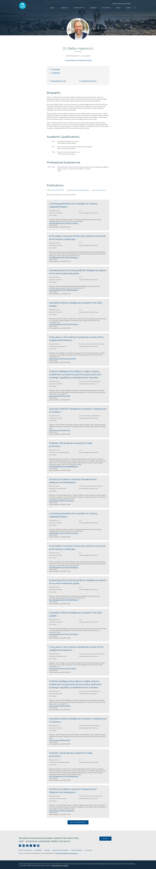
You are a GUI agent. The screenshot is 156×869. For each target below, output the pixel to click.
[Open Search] (135, 8)
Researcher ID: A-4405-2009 (98, 190)
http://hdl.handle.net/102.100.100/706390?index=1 (63, 290)
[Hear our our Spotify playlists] (31, 845)
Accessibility (37, 850)
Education (106, 8)
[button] (55, 69)
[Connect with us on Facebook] (20, 845)
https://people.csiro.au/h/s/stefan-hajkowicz (79, 60)
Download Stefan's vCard (58, 81)
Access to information (25, 850)
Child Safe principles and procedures (67, 853)
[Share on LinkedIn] (105, 28)
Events (128, 8)
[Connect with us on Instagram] (23, 845)
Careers (93, 8)
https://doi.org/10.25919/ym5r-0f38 (59, 396)
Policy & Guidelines (76, 850)
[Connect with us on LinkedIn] (27, 845)
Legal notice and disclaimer (60, 850)
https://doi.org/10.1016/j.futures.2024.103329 (62, 359)
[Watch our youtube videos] (38, 845)
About (52, 8)
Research (64, 8)
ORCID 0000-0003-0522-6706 (56, 190)
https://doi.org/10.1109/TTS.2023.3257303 (61, 501)
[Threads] (34, 845)
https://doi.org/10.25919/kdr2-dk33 (59, 430)
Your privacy (88, 850)
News (118, 8)
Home (62, 28)
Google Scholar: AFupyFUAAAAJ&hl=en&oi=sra (78, 190)
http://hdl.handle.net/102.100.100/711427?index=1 (63, 223)
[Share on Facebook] (102, 28)
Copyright (47, 850)
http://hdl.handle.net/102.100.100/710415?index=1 (63, 324)
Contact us (105, 838)
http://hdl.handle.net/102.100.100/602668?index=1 (63, 466)
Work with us (79, 8)
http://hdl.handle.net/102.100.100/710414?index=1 (63, 258)
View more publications (78, 822)
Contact (111, 28)
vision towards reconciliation (59, 865)
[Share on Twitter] (98, 28)
